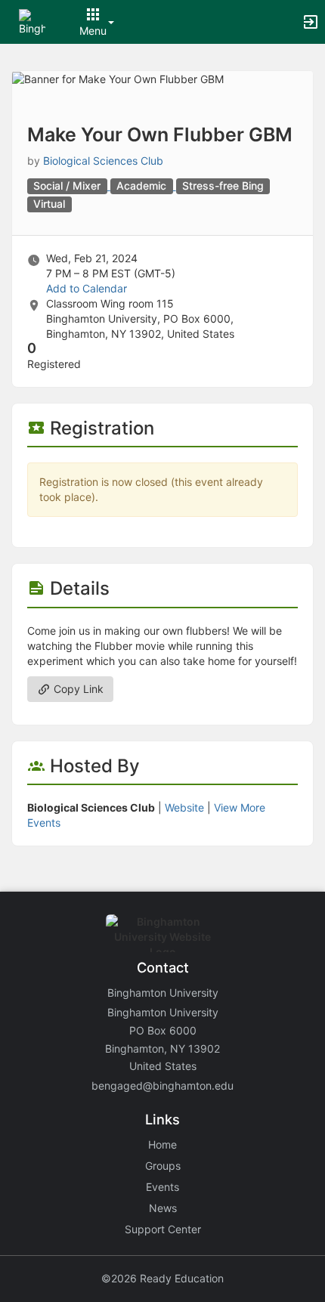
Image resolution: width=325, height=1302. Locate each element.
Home (162, 1144)
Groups (163, 1165)
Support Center (163, 1229)
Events (162, 1186)
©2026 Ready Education (162, 1278)
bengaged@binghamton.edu (162, 1085)
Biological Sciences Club (103, 160)
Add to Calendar (86, 288)
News (163, 1207)
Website (184, 807)
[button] (32, 20)
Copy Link (77, 688)
